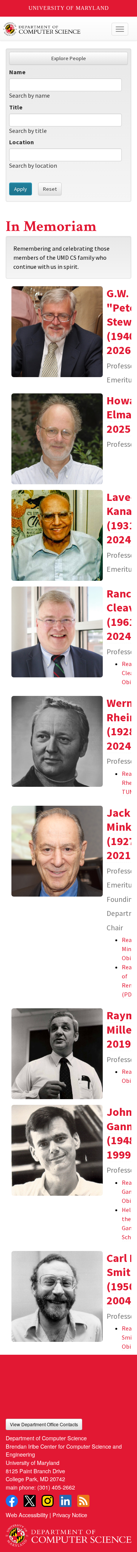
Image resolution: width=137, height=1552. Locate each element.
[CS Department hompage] (68, 1533)
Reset (50, 189)
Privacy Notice (70, 1515)
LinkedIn (65, 1501)
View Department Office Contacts (44, 1424)
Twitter (30, 1501)
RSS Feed (83, 1501)
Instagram (47, 1501)
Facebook (12, 1501)
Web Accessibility (27, 1515)
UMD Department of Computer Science (55, 29)
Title (15, 107)
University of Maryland (69, 8)
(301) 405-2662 (56, 1487)
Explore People (68, 58)
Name (17, 72)
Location (21, 142)
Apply (20, 189)
